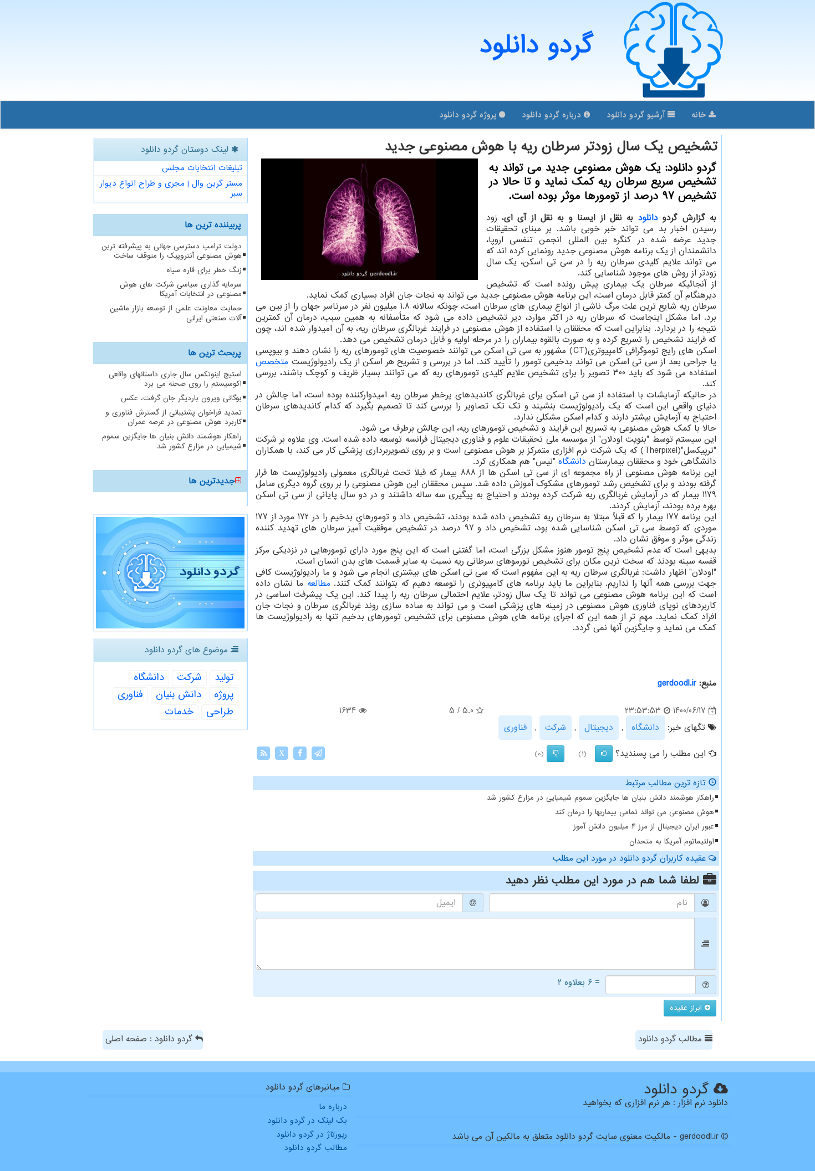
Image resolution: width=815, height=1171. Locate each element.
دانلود (648, 217)
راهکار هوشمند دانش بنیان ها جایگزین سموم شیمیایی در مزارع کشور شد (600, 797)
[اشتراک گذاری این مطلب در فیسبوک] (300, 753)
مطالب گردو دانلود (671, 1039)
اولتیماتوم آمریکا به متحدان (671, 841)
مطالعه (318, 583)
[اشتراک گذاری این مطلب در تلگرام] (318, 753)
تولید (224, 677)
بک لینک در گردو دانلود (307, 1120)
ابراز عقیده (687, 1008)
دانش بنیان (178, 694)
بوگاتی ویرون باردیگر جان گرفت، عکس (181, 398)
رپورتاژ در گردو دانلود (311, 1134)
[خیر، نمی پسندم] (555, 753)
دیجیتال (598, 727)
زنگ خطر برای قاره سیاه (204, 270)
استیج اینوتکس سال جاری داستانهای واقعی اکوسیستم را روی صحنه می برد (175, 379)
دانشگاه (572, 461)
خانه (700, 115)
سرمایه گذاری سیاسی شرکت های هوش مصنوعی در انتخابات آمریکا (181, 289)
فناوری (515, 727)
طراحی (219, 711)
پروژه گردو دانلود (469, 115)
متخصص (272, 362)
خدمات (179, 711)
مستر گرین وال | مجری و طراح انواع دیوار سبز (171, 188)
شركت (555, 727)
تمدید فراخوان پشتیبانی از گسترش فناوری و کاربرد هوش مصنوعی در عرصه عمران (173, 417)
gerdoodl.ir (677, 683)
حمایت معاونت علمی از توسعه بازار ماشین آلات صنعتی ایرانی (176, 313)
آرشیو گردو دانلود (637, 115)
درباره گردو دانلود (553, 115)
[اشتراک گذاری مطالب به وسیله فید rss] (263, 753)
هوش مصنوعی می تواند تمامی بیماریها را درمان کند (634, 812)
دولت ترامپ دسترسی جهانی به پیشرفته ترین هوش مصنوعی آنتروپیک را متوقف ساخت (171, 251)
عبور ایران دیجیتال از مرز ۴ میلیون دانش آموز (643, 826)
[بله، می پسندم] (604, 753)
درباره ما (333, 1107)
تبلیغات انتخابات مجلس (202, 168)
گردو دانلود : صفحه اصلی (150, 1039)
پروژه (223, 694)
